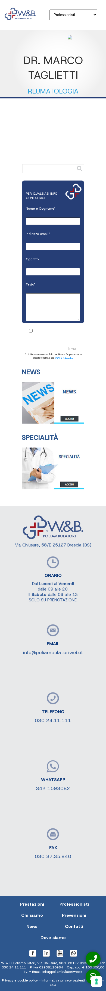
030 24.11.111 (64, 357)
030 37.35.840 (53, 856)
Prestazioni (32, 904)
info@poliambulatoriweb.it (53, 652)
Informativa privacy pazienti (63, 980)
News (32, 926)
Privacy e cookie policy (20, 980)
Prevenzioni (74, 915)
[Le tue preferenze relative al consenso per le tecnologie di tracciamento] (96, 981)
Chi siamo (32, 915)
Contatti (74, 926)
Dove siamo (53, 937)
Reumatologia (53, 91)
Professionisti (74, 904)
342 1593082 (53, 788)
